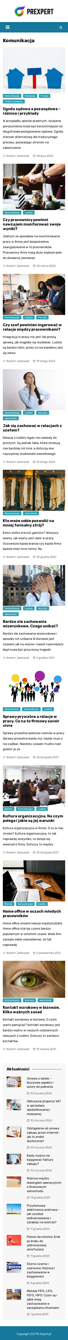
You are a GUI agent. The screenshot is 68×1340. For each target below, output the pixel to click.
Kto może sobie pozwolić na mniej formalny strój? (28, 522)
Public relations (14, 101)
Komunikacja (12, 95)
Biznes (8, 809)
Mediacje (30, 95)
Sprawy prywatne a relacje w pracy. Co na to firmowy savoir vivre (31, 721)
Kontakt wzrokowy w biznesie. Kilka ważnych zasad (31, 1009)
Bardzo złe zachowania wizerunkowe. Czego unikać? (30, 623)
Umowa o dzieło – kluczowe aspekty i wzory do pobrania (40, 1083)
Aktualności (12, 709)
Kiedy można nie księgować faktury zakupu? (40, 1160)
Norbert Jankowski (17, 156)
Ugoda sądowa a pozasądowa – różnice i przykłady (31, 111)
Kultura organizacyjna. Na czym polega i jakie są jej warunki (33, 818)
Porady (42, 317)
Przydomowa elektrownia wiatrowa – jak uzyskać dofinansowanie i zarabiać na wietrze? (43, 1214)
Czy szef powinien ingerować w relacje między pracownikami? (32, 327)
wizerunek (11, 418)
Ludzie (29, 212)
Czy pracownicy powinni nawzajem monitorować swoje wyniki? (32, 224)
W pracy (42, 412)
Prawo (44, 95)
